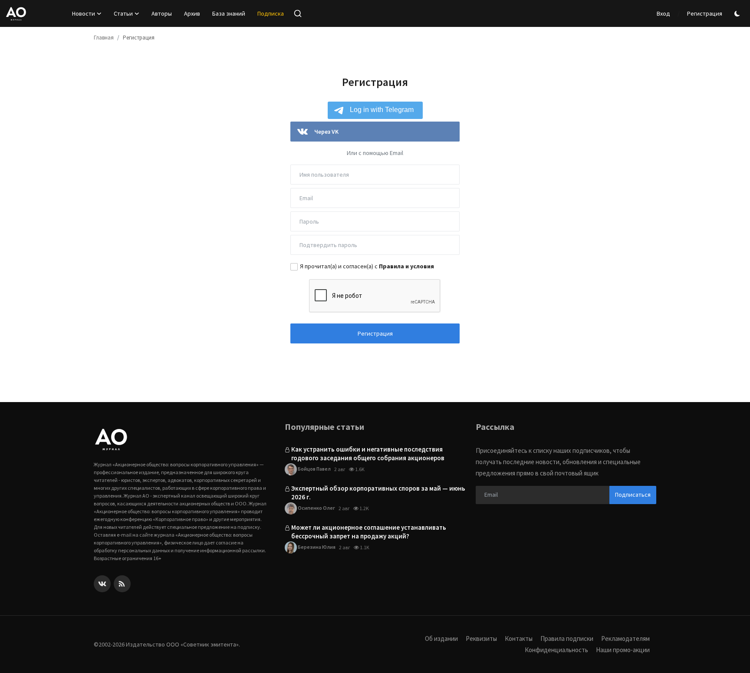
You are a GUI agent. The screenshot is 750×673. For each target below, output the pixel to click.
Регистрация (704, 13)
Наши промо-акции (623, 650)
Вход (663, 13)
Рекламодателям (625, 638)
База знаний (228, 13)
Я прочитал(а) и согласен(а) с (367, 266)
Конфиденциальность (556, 650)
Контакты (519, 638)
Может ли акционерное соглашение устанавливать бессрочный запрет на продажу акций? (368, 531)
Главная (104, 37)
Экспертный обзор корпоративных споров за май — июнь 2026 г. (378, 492)
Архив (192, 13)
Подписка (270, 13)
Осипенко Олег (316, 508)
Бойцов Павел (314, 468)
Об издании (441, 638)
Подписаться (633, 494)
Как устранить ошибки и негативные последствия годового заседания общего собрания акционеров (367, 453)
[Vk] (102, 583)
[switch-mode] (738, 13)
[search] (298, 13)
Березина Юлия (316, 547)
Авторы (161, 13)
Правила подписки (566, 638)
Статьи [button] (123, 13)
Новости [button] (83, 13)
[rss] (122, 583)
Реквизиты (481, 638)
